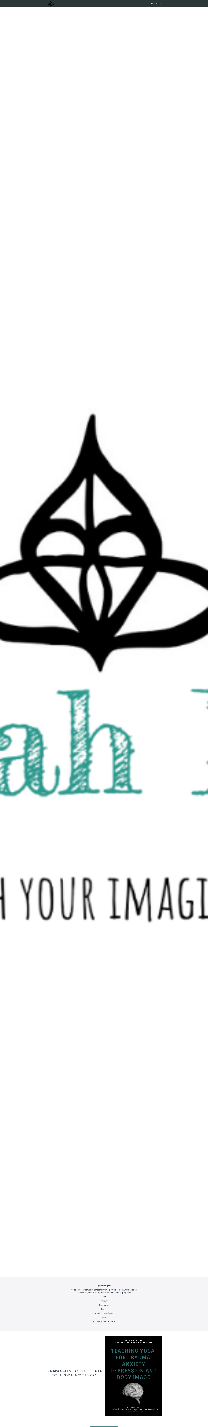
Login (152, 3)
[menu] (155, 3)
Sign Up (159, 3)
